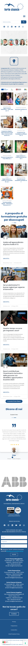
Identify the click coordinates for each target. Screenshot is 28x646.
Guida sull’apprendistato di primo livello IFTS (13, 243)
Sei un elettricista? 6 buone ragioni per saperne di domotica (14, 287)
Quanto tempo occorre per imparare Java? (12, 329)
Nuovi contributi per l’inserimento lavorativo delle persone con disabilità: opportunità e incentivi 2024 (13, 375)
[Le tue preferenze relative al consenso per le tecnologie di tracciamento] (25, 643)
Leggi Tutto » (6, 258)
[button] (24, 16)
